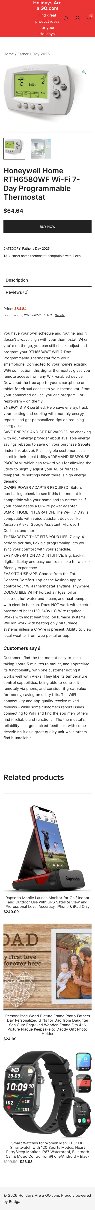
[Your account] (77, 18)
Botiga (14, 1201)
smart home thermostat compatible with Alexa (46, 256)
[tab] (47, 280)
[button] (84, 72)
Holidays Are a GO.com (47, 5)
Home (8, 54)
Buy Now (47, 227)
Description (17, 280)
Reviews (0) (17, 292)
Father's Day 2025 (34, 54)
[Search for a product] (66, 18)
